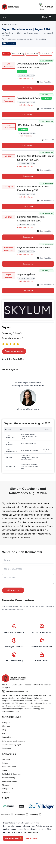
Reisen (5, 763)
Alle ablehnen (32, 838)
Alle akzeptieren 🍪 (13, 838)
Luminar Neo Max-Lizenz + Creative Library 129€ (32, 219)
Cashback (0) (46, 54)
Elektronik (6, 759)
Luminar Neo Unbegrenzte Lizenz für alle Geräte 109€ (35, 158)
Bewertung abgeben (14, 351)
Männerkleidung (8, 778)
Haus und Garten (9, 767)
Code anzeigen (28, 88)
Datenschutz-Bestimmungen (13, 741)
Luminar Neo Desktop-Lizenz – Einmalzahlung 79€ (34, 188)
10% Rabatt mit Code (28, 98)
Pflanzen (5, 785)
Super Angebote (26, 274)
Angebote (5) (32, 54)
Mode (4, 770)
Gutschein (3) (18, 54)
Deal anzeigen (28, 176)
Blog (4, 730)
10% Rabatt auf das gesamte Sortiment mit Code (33, 65)
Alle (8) (6, 54)
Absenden (13, 590)
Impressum (6, 748)
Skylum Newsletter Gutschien (33, 247)
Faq (3, 733)
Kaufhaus (6, 792)
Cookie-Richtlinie (30, 832)
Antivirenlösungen (9, 781)
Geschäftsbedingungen (11, 744)
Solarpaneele (7, 789)
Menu (45, 17)
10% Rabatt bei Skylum (30, 125)
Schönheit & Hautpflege (11, 774)
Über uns (6, 726)
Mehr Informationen (26, 78)
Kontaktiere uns (8, 737)
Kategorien (6, 722)
